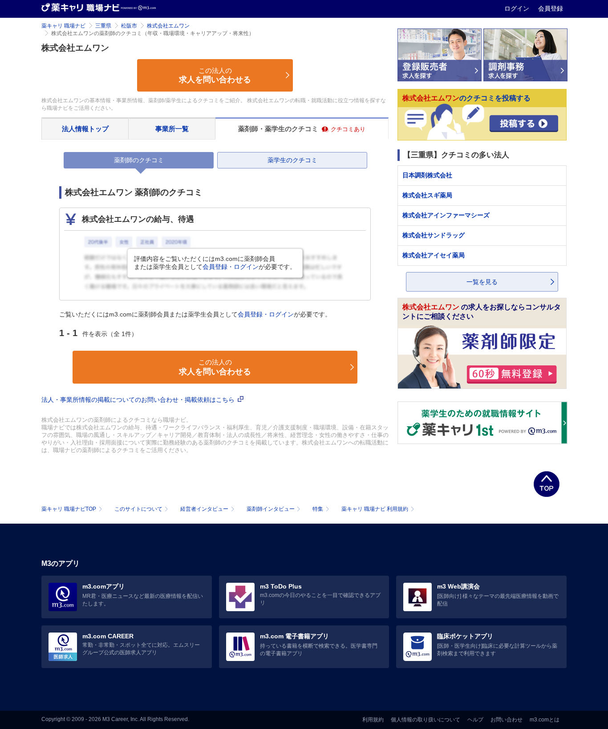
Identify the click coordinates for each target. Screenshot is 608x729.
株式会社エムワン (168, 26)
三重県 (103, 26)
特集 (317, 509)
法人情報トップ (85, 128)
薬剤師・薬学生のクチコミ (302, 128)
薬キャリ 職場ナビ (63, 26)
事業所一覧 (172, 128)
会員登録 (550, 8)
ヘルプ (475, 720)
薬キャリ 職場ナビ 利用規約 (374, 509)
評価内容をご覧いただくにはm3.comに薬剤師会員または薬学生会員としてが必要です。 (215, 262)
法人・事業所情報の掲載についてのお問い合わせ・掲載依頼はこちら (138, 399)
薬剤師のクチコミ (139, 160)
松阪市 (129, 26)
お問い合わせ (506, 720)
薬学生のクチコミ (292, 160)
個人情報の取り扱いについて (425, 720)
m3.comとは (544, 720)
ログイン (517, 8)
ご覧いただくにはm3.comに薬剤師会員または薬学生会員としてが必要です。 (195, 314)
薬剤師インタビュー (271, 509)
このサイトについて (138, 509)
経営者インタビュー (204, 509)
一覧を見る (482, 281)
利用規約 (373, 720)
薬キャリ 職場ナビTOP (68, 509)
